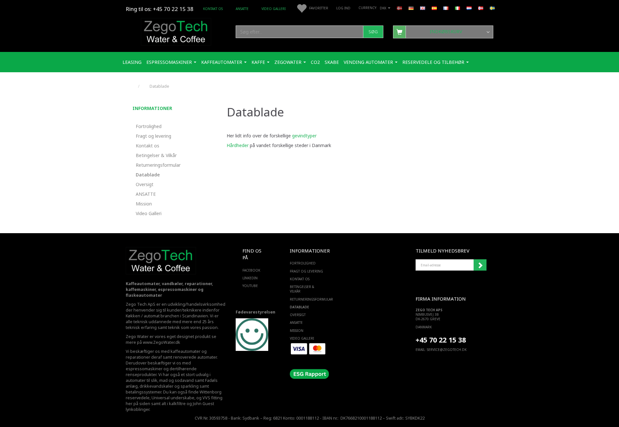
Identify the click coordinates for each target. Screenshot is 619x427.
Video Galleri (273, 8)
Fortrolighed (149, 126)
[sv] (492, 7)
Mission (144, 204)
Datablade (148, 175)
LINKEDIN (250, 278)
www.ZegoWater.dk (161, 342)
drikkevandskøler (156, 386)
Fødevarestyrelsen (255, 312)
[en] (422, 7)
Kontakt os (213, 8)
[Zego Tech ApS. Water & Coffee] (176, 31)
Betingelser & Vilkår (156, 155)
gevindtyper (304, 136)
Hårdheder (238, 145)
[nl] (469, 7)
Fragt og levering (153, 136)
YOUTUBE (250, 285)
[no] (480, 7)
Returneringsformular (158, 165)
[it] (457, 7)
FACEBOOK (251, 270)
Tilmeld (480, 265)
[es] (434, 7)
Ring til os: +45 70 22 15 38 (159, 9)
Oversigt (144, 184)
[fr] (446, 7)
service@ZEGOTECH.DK (447, 349)
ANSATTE (242, 8)
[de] (411, 7)
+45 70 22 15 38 (441, 339)
